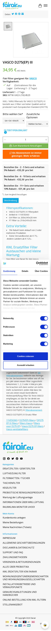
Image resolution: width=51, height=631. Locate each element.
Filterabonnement (33, 410)
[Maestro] (24, 622)
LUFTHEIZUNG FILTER (14, 473)
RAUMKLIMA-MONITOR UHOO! (19, 506)
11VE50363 (11, 420)
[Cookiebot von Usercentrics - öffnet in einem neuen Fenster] (36, 263)
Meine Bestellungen (13, 522)
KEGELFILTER (9, 487)
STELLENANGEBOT (13, 604)
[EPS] (24, 625)
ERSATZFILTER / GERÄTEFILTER (19, 468)
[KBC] (16, 625)
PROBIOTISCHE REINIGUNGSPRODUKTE (23, 492)
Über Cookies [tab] (41, 271)
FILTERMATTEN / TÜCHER (16, 478)
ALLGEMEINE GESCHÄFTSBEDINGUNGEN (24, 542)
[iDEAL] (7, 622)
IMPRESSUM (9, 538)
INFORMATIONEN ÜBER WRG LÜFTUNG (23, 502)
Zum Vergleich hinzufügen (16, 194)
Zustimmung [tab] (9, 271)
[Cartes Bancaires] (28, 625)
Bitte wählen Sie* (13, 114)
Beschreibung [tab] (10, 200)
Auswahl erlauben (25, 365)
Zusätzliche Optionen (33, 115)
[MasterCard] (16, 622)
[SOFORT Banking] (33, 622)
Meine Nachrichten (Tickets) (17, 527)
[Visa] (20, 622)
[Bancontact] (29, 622)
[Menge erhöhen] (46, 139)
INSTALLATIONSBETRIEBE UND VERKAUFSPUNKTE (19, 586)
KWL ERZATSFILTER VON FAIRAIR (20, 571)
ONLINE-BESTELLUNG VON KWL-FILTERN (24, 599)
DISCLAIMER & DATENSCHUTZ (18, 547)
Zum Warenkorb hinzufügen (27, 145)
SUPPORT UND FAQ (13, 552)
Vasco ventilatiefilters (17, 429)
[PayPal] (11, 622)
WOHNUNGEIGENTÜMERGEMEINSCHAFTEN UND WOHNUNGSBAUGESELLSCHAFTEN (25, 578)
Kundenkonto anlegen (14, 517)
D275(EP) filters (27, 420)
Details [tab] (25, 271)
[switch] (44, 327)
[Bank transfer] (7, 625)
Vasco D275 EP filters (32, 426)
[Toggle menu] (45, 5)
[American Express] (20, 625)
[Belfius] (11, 625)
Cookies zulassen (25, 356)
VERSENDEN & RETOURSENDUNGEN (22, 561)
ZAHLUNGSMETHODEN (15, 557)
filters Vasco (26, 423)
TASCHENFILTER (11, 482)
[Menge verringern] (5, 139)
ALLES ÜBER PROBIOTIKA (16, 566)
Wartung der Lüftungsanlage (18, 497)
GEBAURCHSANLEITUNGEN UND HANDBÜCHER (20, 593)
